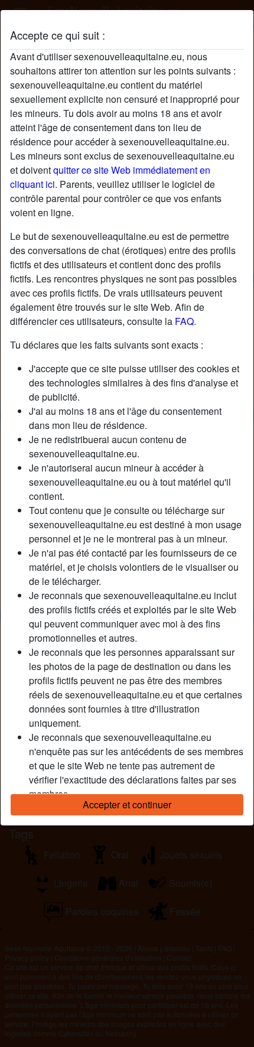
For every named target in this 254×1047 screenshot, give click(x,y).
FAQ (184, 321)
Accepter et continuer (127, 804)
